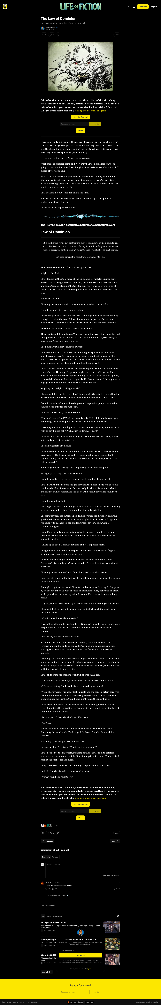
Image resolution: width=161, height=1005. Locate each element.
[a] (111, 927)
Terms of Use (91, 960)
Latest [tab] (49, 916)
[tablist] (50, 857)
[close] (101, 930)
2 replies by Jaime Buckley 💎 (58, 895)
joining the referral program (90, 110)
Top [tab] (43, 916)
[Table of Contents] (2, 502)
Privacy (19, 1002)
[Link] (37, 225)
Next (113, 841)
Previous (49, 841)
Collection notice (32, 1002)
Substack (139, 1002)
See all (45, 972)
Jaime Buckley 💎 (52, 27)
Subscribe (143, 6)
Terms (25, 1002)
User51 (48, 883)
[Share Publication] (134, 6)
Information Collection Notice (79, 963)
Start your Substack (76, 1002)
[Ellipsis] (119, 882)
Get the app (89, 1002)
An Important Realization (53, 922)
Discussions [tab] (57, 916)
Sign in (154, 6)
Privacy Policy (97, 963)
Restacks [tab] (55, 857)
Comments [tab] (46, 857)
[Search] (129, 6)
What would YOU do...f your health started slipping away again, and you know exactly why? (70, 926)
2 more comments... (48, 905)
